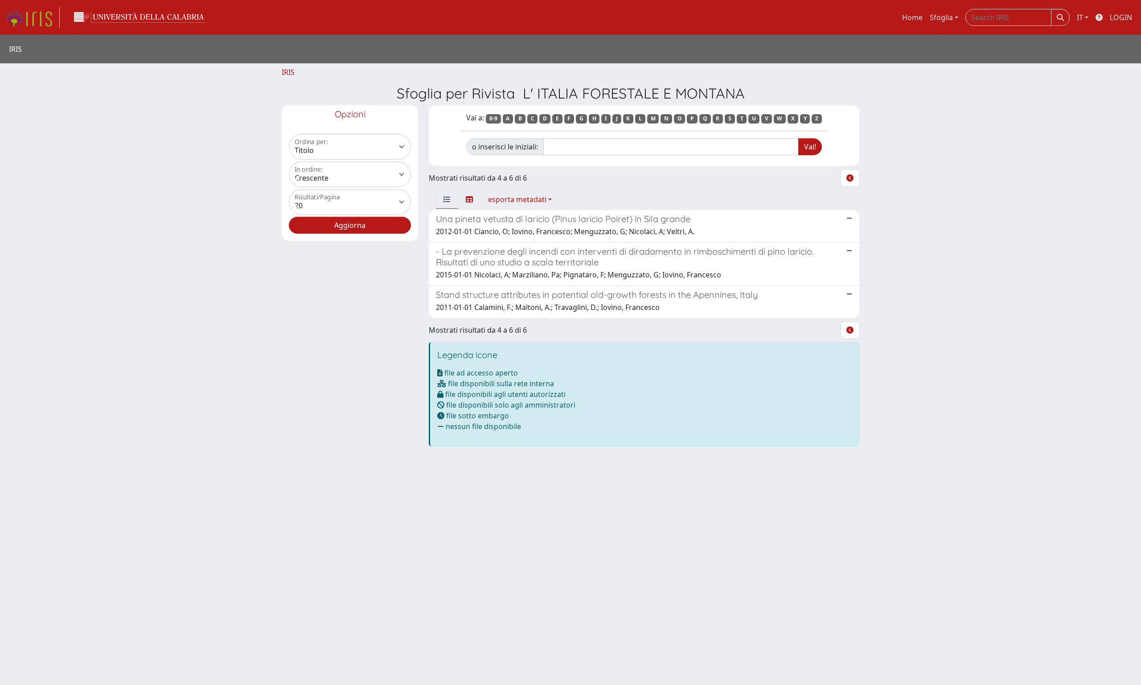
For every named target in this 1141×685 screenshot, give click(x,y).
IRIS (288, 72)
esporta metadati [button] (517, 199)
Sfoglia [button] (941, 17)
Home (912, 17)
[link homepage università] (139, 17)
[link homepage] (32, 17)
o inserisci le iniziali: (505, 147)
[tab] (447, 199)
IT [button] (1080, 17)
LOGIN (1121, 17)
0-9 (493, 118)
